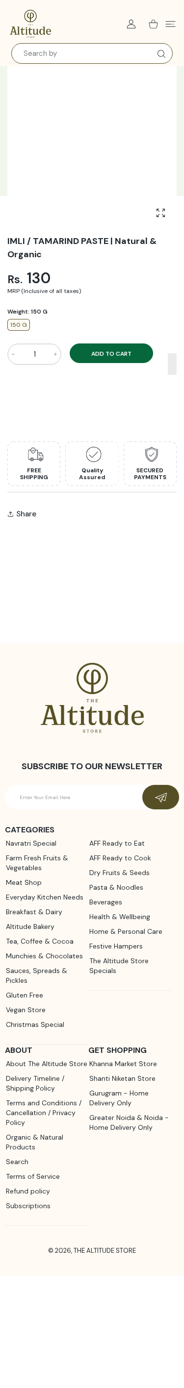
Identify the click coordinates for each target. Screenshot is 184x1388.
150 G (18, 325)
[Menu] (170, 24)
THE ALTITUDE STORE (105, 1250)
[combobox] (92, 53)
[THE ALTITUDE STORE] (30, 24)
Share (26, 514)
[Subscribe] (160, 797)
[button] (172, 364)
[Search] (159, 54)
